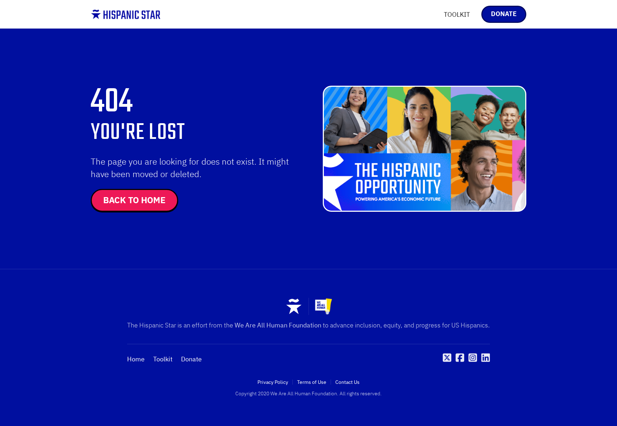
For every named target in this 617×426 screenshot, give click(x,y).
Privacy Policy (272, 382)
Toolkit (162, 359)
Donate (191, 359)
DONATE (504, 14)
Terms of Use (311, 382)
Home (136, 359)
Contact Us (347, 382)
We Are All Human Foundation (278, 325)
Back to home (134, 200)
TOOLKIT (457, 14)
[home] (126, 14)
